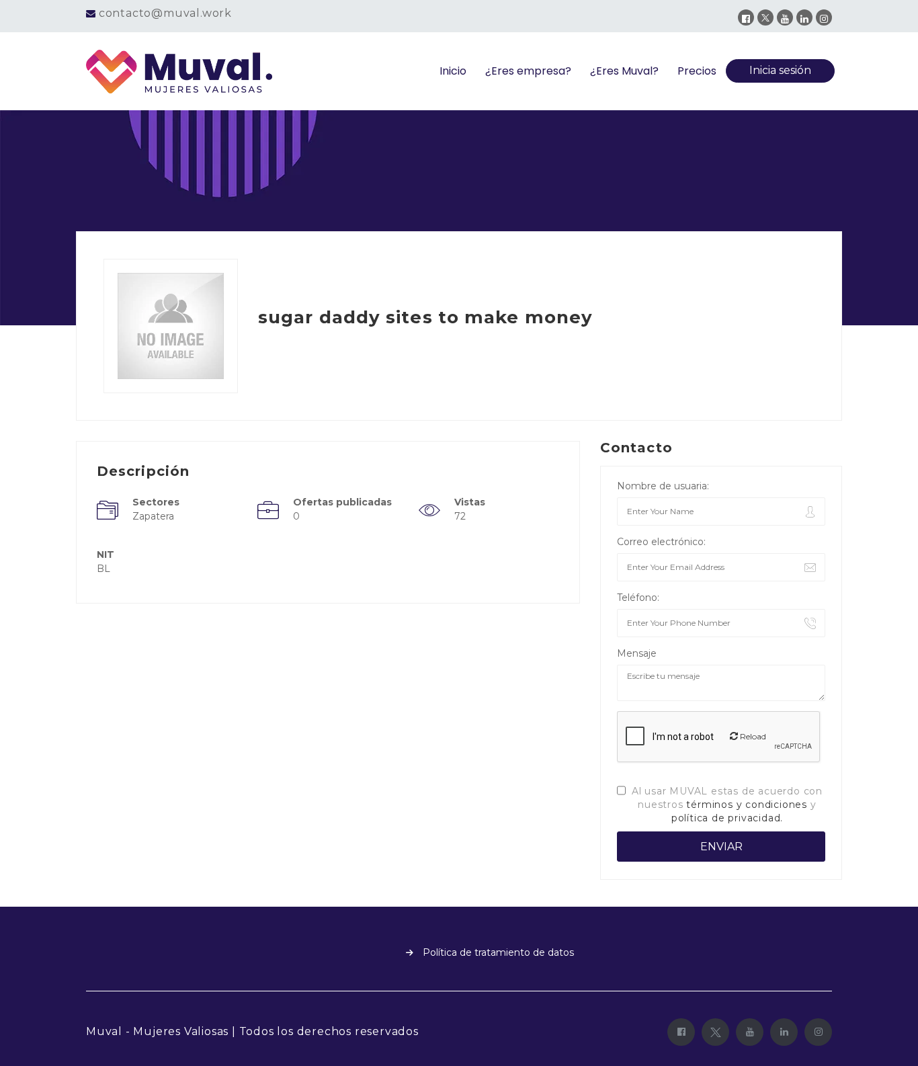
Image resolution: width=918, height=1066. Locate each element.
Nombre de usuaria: (663, 486)
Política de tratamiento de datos (498, 952)
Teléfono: (638, 597)
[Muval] (179, 71)
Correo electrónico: (661, 542)
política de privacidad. (727, 818)
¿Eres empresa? (528, 71)
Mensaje (637, 653)
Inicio (453, 71)
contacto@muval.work (165, 13)
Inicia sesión (780, 70)
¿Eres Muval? (624, 71)
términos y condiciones (746, 804)
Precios (696, 71)
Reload (752, 736)
